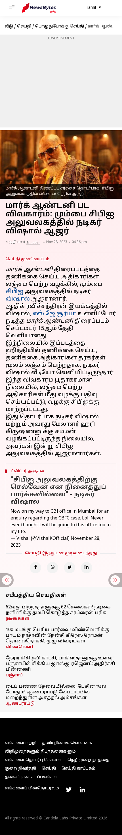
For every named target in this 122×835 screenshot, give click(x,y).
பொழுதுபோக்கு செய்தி (59, 26)
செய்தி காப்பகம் (78, 768)
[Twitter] (69, 567)
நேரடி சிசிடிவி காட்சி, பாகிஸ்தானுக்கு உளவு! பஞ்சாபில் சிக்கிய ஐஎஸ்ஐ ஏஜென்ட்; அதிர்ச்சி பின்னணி (60, 663)
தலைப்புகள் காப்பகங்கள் (31, 777)
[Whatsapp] (52, 567)
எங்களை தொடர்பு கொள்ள (33, 760)
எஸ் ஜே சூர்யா (54, 313)
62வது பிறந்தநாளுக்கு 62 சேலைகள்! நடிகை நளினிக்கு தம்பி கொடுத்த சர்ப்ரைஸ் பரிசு (58, 610)
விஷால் (18, 299)
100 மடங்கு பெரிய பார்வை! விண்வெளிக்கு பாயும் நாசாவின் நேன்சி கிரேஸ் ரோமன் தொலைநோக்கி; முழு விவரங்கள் (57, 635)
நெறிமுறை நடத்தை (88, 760)
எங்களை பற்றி (20, 743)
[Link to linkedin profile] (82, 790)
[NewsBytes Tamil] (39, 8)
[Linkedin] (86, 567)
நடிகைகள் (18, 618)
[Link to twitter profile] (68, 790)
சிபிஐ (14, 291)
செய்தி (24, 26)
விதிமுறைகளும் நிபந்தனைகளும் (40, 751)
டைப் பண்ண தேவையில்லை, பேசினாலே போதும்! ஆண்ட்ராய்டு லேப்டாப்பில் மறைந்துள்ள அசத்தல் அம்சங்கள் (56, 692)
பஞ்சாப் (14, 675)
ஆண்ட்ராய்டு (20, 703)
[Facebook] (35, 567)
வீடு (9, 26)
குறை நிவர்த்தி (20, 768)
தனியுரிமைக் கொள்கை (67, 743)
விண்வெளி (19, 647)
